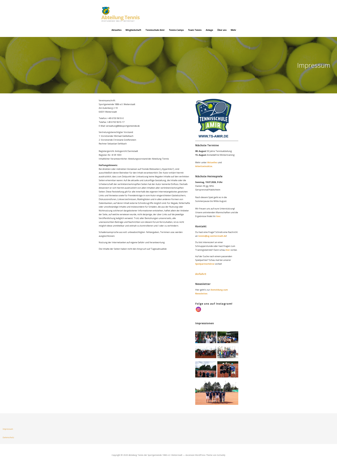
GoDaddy (221, 455)
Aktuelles (116, 30)
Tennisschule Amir (155, 30)
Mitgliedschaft (133, 30)
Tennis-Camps (176, 30)
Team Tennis (195, 30)
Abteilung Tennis (120, 17)
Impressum (8, 429)
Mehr (233, 30)
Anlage (209, 30)
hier (218, 216)
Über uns (222, 30)
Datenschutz (8, 437)
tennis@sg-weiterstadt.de (212, 236)
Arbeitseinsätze (203, 166)
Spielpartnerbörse (204, 263)
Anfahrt (200, 274)
